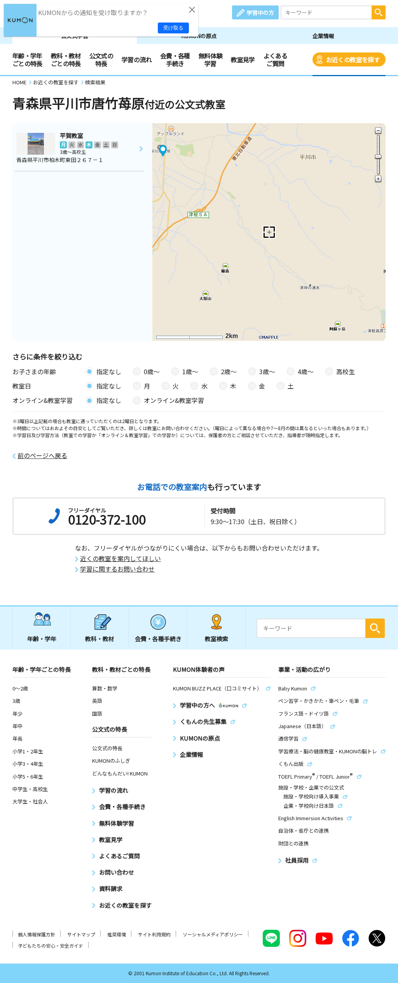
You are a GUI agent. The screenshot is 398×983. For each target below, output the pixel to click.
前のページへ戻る (42, 455)
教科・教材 (99, 638)
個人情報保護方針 (36, 934)
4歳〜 (306, 371)
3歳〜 (267, 371)
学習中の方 (260, 12)
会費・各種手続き (175, 59)
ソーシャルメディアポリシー (213, 934)
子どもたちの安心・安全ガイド (50, 945)
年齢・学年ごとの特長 (27, 59)
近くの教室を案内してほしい (120, 558)
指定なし (108, 371)
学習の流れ (137, 59)
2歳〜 (229, 371)
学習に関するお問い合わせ (117, 569)
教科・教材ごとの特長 (66, 59)
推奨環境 (116, 934)
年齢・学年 (41, 638)
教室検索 (216, 638)
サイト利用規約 (154, 934)
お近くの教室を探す (353, 59)
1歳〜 (190, 371)
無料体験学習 (210, 59)
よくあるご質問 (275, 59)
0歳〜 (152, 371)
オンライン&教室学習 (174, 400)
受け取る (173, 28)
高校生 (345, 371)
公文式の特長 (101, 59)
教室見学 (243, 59)
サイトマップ (81, 934)
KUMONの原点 (199, 36)
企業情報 (323, 36)
